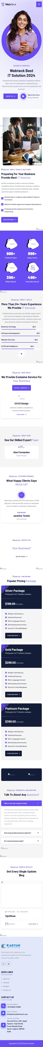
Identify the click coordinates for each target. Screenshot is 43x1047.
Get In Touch (20, 556)
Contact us (7, 990)
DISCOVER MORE (8, 219)
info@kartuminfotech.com (17, 1014)
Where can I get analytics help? (15, 803)
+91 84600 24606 (14, 1007)
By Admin (12, 924)
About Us (9, 96)
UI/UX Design (21, 403)
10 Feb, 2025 (11, 912)
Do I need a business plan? (14, 841)
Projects (6, 986)
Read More (20, 414)
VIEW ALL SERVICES (20, 388)
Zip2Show (10, 915)
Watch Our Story (34, 95)
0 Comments (24, 912)
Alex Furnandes (21, 452)
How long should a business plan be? (17, 833)
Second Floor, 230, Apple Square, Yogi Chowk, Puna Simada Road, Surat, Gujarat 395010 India (17, 1026)
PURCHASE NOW (12, 635)
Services (6, 983)
